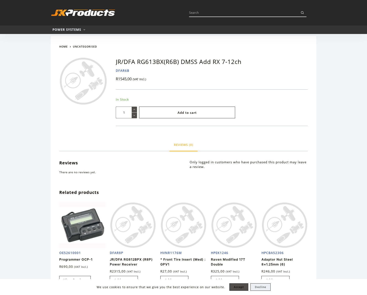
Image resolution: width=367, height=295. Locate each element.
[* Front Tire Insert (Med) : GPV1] (183, 225)
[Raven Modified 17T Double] (234, 225)
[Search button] (302, 12)
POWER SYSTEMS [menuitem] (66, 29)
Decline (260, 287)
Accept (239, 287)
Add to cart (187, 112)
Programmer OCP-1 (76, 259)
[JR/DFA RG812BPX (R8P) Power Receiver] (133, 225)
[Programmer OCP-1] (82, 225)
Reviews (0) (183, 145)
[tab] (183, 145)
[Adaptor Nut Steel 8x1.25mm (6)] (284, 225)
